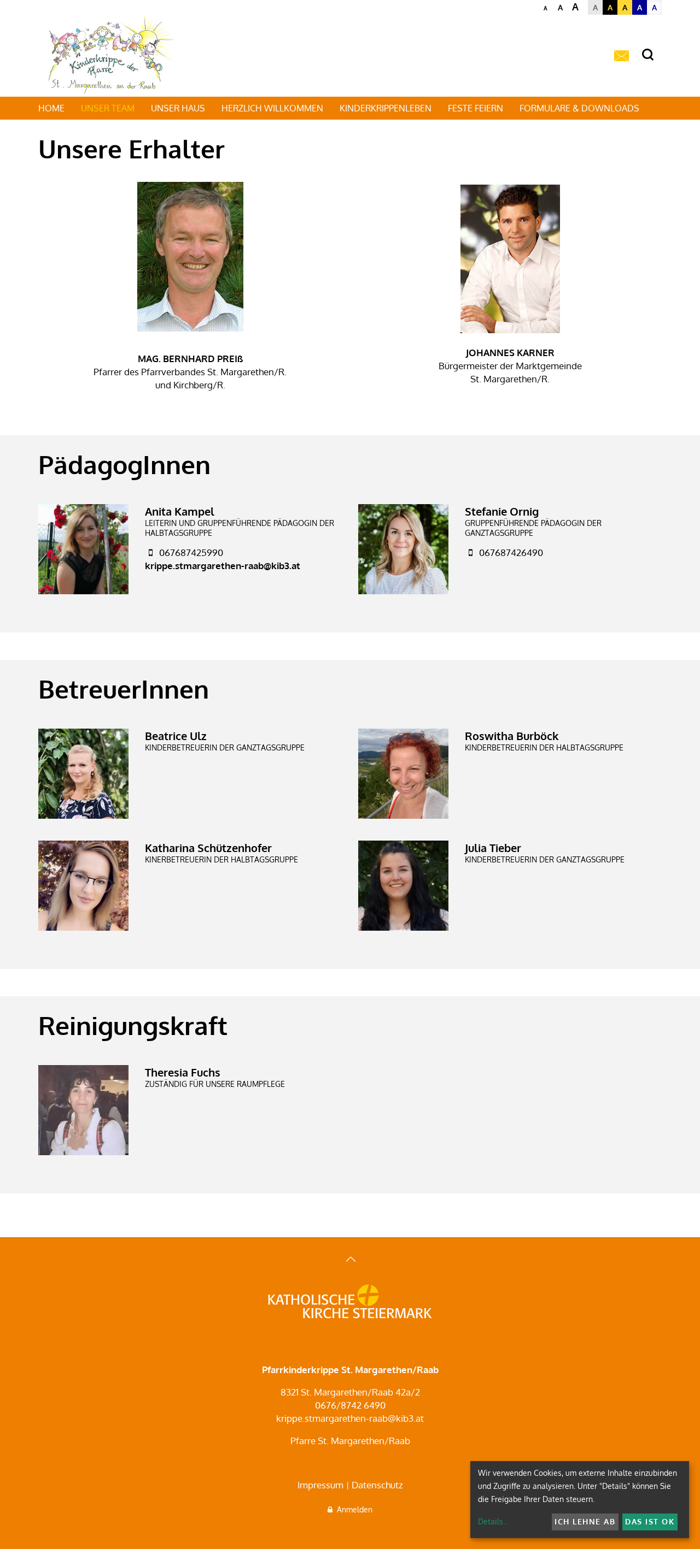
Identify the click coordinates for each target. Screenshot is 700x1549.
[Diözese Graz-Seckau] (350, 1303)
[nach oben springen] (350, 1260)
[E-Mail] (621, 56)
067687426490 (511, 552)
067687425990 (191, 552)
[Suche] (648, 55)
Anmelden (352, 1509)
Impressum (320, 1485)
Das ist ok (649, 1521)
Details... (493, 1521)
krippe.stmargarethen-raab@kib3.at (222, 565)
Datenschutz (377, 1485)
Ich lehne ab (585, 1521)
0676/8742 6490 (350, 1405)
